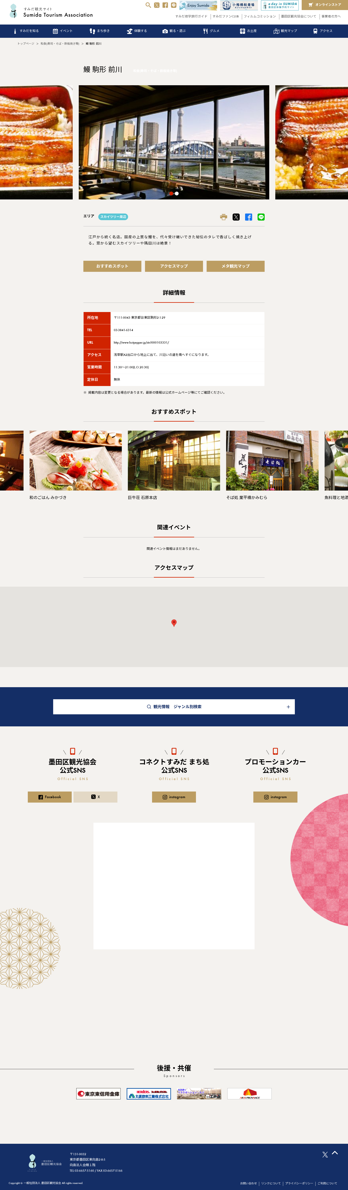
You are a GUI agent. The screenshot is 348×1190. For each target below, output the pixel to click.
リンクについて (271, 1183)
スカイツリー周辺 (113, 217)
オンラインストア (328, 5)
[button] (171, 193)
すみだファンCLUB (225, 16)
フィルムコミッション (260, 16)
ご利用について (327, 1183)
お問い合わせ (248, 1183)
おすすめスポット (112, 267)
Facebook (53, 797)
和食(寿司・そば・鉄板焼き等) (60, 44)
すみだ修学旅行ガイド (191, 16)
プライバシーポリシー (299, 1183)
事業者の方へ (331, 16)
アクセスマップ (174, 267)
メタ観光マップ (236, 267)
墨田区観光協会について (298, 16)
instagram (177, 797)
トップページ (25, 44)
